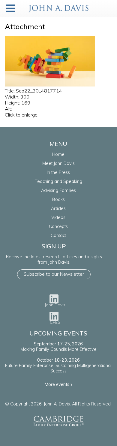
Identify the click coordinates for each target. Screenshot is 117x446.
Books (58, 199)
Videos (58, 217)
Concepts (58, 226)
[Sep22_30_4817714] (50, 85)
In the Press (58, 172)
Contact (58, 235)
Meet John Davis (58, 163)
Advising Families (58, 190)
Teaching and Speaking (58, 181)
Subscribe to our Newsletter (54, 274)
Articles (58, 208)
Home (58, 154)
